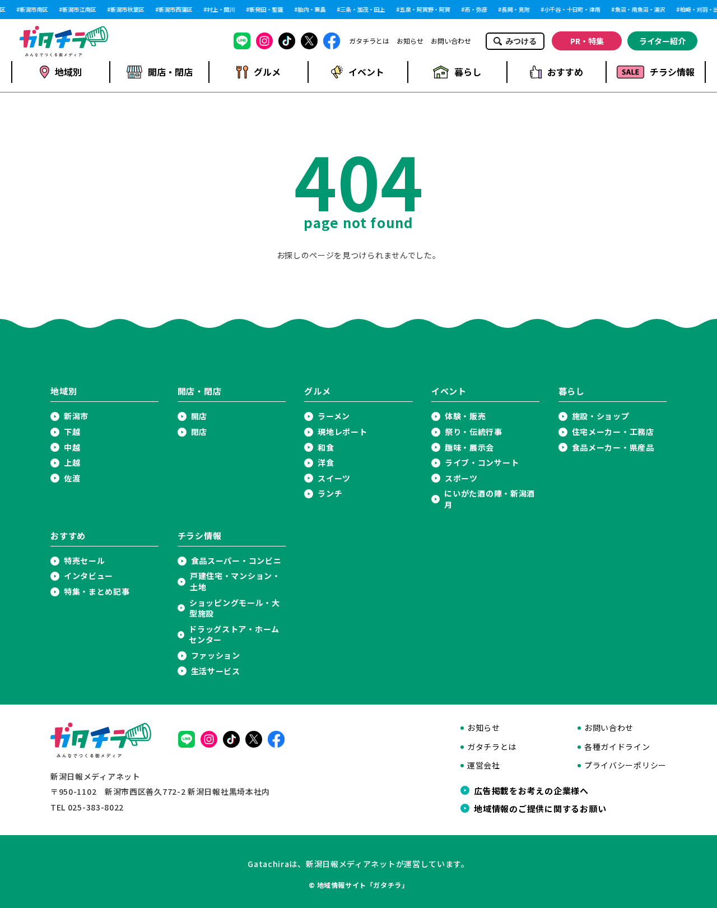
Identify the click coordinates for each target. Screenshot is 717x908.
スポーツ (461, 478)
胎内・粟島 (310, 9)
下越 (72, 432)
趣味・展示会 (469, 447)
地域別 (68, 71)
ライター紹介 (662, 41)
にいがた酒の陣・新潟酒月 (489, 499)
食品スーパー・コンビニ (236, 560)
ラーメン (334, 416)
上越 (72, 462)
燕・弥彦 (474, 9)
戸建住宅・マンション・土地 (235, 581)
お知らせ (410, 41)
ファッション (215, 655)
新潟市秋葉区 (126, 9)
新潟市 (76, 416)
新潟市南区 (32, 9)
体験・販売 (465, 416)
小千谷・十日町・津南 (571, 9)
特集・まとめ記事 (97, 591)
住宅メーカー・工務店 (613, 432)
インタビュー (88, 576)
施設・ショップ (601, 416)
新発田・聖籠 (265, 9)
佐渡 (72, 478)
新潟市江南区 (78, 9)
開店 (199, 416)
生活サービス (215, 671)
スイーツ (334, 478)
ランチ (330, 493)
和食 (326, 447)
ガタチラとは (369, 41)
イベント (366, 71)
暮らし (467, 71)
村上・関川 (220, 9)
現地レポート (342, 432)
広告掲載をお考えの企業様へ (531, 790)
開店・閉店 (170, 71)
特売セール (84, 560)
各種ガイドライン (617, 747)
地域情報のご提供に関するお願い (540, 808)
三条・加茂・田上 (361, 9)
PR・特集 (587, 41)
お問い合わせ (451, 41)
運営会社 (483, 765)
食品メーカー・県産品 (613, 447)
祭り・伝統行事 (473, 432)
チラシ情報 (672, 71)
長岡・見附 (514, 9)
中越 (72, 447)
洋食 (326, 462)
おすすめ (565, 71)
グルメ (267, 71)
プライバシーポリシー (625, 765)
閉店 (199, 432)
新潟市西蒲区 (174, 9)
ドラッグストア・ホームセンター (234, 635)
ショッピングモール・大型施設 (234, 608)
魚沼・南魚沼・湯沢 (638, 9)
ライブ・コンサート (482, 462)
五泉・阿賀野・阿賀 (423, 9)
